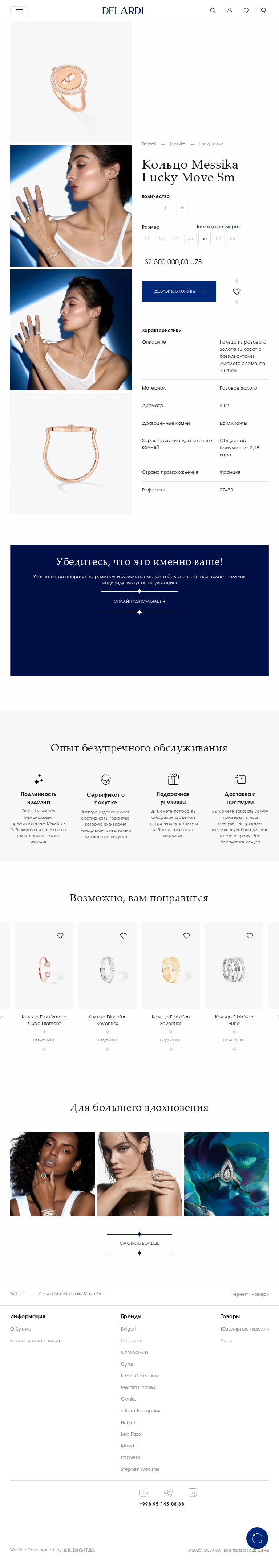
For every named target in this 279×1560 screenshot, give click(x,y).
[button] (19, 10)
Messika (177, 144)
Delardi (149, 144)
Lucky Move (211, 144)
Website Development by (36, 1550)
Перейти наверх (250, 1294)
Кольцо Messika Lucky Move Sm (71, 1294)
